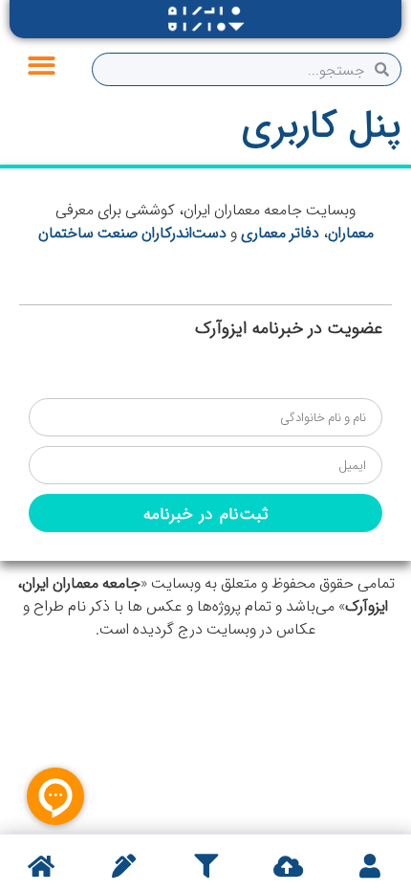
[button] (41, 66)
